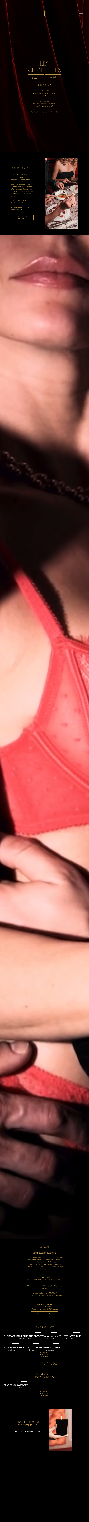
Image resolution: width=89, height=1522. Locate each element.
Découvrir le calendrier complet (45, 1354)
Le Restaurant (36, 77)
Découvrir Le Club (44, 1314)
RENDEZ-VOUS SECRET (16, 1385)
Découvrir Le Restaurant (22, 217)
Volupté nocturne (50, 1336)
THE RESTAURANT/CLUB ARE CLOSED (23, 1336)
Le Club (53, 77)
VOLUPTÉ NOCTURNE (69, 1336)
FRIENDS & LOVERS (30, 1347)
